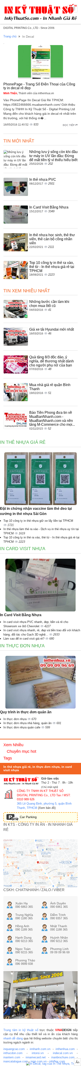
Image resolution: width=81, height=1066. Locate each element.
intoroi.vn (38, 1053)
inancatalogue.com (15, 1061)
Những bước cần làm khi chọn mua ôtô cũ (49, 304)
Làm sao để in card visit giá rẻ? (24, 638)
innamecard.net (36, 1057)
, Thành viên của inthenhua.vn (28, 93)
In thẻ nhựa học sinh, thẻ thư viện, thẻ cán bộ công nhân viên (52, 239)
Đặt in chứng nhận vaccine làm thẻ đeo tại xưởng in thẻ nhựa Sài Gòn (36, 511)
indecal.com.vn (63, 1053)
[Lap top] (53, 1064)
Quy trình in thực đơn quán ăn (26, 712)
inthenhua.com (65, 1049)
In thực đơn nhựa (22, 645)
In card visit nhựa (22, 548)
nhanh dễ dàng (13, 1038)
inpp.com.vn (39, 1061)
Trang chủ (9, 36)
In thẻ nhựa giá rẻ (22, 442)
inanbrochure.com (62, 1057)
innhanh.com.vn (40, 1049)
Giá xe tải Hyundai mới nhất (51, 329)
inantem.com (11, 1057)
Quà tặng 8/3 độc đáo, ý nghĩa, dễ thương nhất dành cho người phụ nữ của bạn (51, 361)
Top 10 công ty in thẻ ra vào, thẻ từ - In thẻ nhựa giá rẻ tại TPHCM (51, 266)
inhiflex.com (57, 1061)
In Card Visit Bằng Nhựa (48, 207)
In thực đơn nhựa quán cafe (22, 727)
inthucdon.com (12, 1053)
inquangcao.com (14, 1049)
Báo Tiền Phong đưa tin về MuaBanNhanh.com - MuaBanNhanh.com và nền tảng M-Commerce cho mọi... (52, 418)
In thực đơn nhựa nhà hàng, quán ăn (27, 723)
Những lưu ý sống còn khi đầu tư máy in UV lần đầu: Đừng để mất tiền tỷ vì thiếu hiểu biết (53, 156)
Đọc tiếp (69, 125)
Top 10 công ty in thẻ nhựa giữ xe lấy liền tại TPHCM (38, 520)
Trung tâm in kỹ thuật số (20, 1030)
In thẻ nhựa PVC (42, 179)
